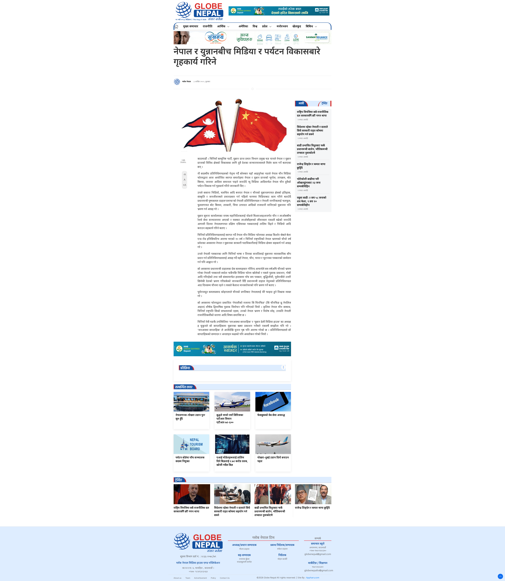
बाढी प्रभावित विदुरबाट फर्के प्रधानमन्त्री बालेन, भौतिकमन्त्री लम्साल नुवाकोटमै (312, 149)
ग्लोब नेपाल (186, 81)
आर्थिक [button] (221, 27)
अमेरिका (243, 27)
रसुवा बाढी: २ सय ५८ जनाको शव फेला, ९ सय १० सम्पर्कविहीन (311, 201)
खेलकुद (296, 27)
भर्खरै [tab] (301, 103)
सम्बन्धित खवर (183, 387)
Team (187, 578)
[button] (500, 576)
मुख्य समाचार (190, 27)
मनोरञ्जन (282, 27)
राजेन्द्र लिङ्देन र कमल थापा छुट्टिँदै (312, 508)
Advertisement (200, 578)
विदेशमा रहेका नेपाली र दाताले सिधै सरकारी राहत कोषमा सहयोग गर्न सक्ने (312, 130)
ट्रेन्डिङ (178, 480)
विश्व (255, 27)
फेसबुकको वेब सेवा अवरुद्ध (271, 415)
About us (177, 578)
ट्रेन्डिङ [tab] (324, 103)
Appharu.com (312, 578)
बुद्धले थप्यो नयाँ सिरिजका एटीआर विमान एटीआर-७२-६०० (229, 419)
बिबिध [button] (309, 27)
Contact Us (225, 578)
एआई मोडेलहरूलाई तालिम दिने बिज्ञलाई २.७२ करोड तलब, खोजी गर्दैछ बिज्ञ (232, 461)
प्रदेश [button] (264, 27)
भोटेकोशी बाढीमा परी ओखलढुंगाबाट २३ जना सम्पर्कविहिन (308, 183)
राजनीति (207, 27)
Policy (213, 578)
